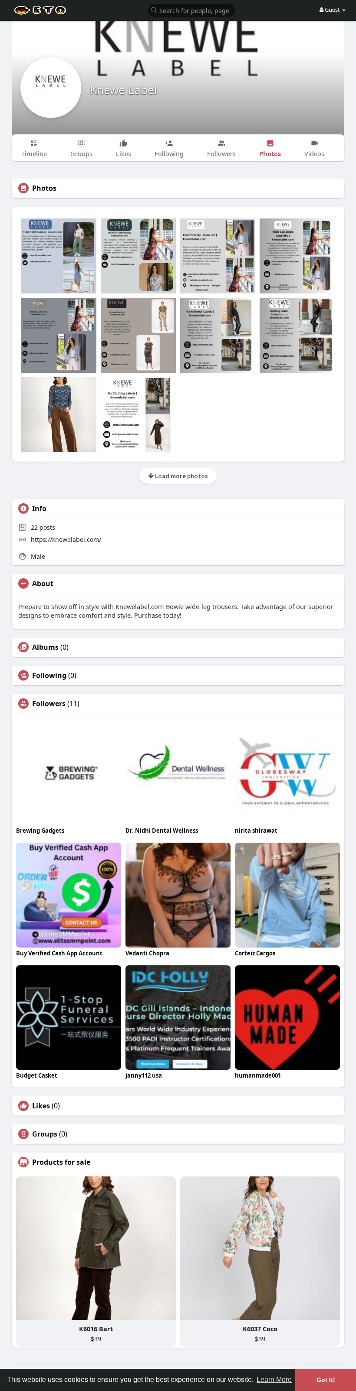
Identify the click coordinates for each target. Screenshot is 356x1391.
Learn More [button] (274, 1379)
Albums (45, 647)
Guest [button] (332, 9)
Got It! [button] (325, 1379)
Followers (49, 703)
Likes (41, 1105)
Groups (44, 1133)
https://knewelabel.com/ (66, 539)
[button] (191, 10)
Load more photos (181, 475)
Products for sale (61, 1162)
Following (49, 675)
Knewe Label (123, 90)
